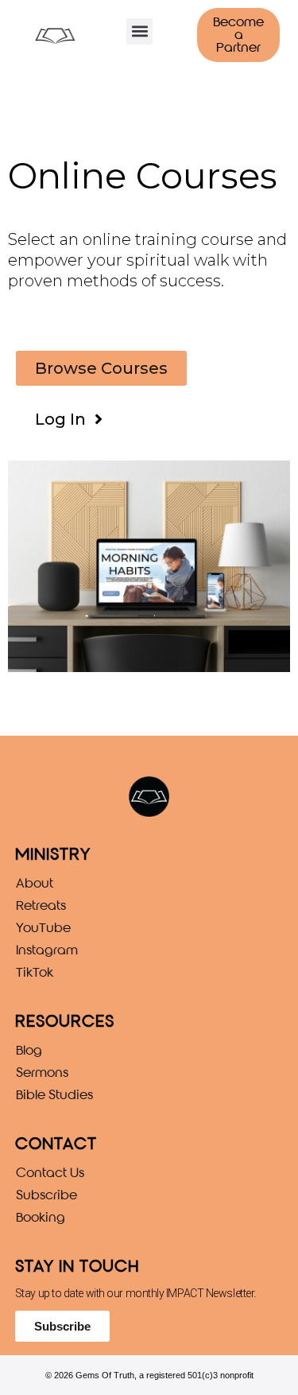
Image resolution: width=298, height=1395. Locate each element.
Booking (40, 1217)
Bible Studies (54, 1094)
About (34, 883)
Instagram (47, 950)
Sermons (42, 1072)
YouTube (43, 927)
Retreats (41, 905)
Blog (29, 1050)
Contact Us (50, 1172)
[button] (139, 31)
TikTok (34, 972)
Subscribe (46, 1195)
